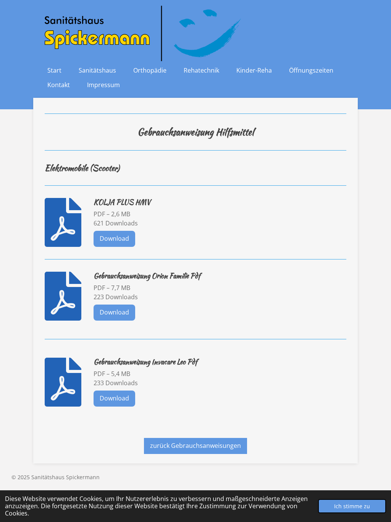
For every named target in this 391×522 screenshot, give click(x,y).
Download (114, 238)
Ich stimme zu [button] (352, 506)
